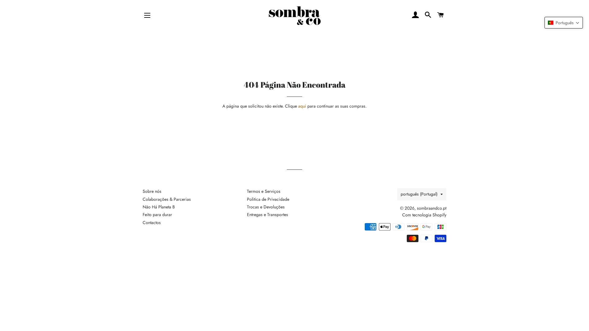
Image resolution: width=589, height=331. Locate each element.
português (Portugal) (419, 194)
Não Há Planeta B (159, 207)
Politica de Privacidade (268, 199)
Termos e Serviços (263, 191)
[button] (564, 22)
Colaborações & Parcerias (167, 199)
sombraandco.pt (431, 208)
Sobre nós (152, 191)
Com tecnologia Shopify (424, 215)
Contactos (152, 222)
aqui (302, 106)
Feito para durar (157, 214)
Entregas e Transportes (267, 214)
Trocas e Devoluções (266, 207)
